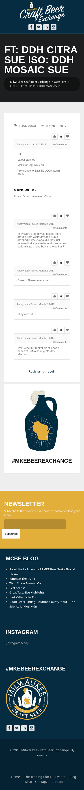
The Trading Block (37, 777)
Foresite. (42, 755)
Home (15, 777)
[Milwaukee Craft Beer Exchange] (42, 12)
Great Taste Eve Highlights (26, 592)
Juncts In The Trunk (22, 579)
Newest (37, 196)
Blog (72, 777)
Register (34, 371)
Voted (26, 196)
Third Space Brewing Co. (25, 583)
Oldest (48, 196)
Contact (57, 782)
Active (17, 196)
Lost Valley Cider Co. (22, 597)
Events (60, 777)
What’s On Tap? (35, 782)
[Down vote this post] (67, 137)
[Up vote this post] (55, 137)
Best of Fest (17, 588)
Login (52, 371)
